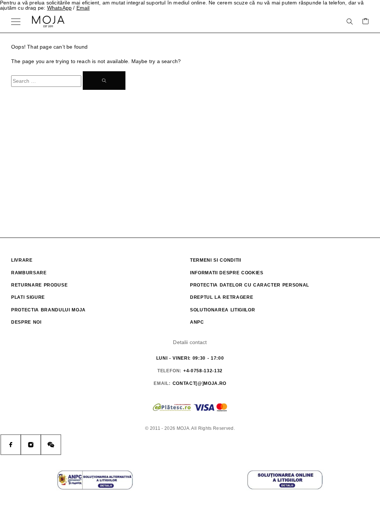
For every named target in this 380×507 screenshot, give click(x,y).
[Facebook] (11, 445)
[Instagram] (31, 445)
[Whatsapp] (51, 445)
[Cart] (365, 22)
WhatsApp (59, 8)
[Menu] (16, 21)
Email (83, 8)
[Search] (349, 21)
